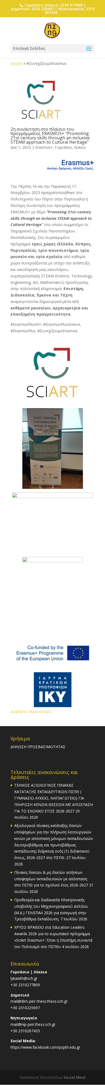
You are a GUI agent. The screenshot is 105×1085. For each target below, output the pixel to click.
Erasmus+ (44, 147)
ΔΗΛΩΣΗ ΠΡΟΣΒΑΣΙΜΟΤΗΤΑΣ (37, 746)
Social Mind (74, 1077)
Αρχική (16, 63)
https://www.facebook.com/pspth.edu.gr (45, 1047)
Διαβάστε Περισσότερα (30, 711)
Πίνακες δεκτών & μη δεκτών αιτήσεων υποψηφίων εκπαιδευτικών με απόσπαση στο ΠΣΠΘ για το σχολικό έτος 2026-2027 (51, 879)
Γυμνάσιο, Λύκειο (70, 147)
